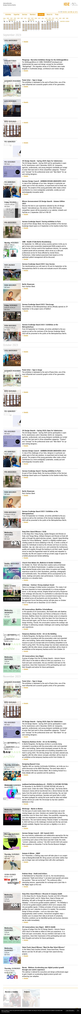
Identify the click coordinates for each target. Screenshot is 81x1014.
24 (19, 27)
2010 (60, 18)
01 (14, 23)
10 (19, 24)
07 (12, 24)
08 (14, 24)
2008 (67, 18)
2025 (11, 18)
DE (59, 11)
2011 (57, 18)
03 (19, 23)
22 (14, 27)
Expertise (16, 14)
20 (9, 27)
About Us (49, 14)
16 (17, 26)
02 (17, 23)
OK (78, 1010)
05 (7, 24)
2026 (8, 18)
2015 (46, 18)
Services (24, 14)
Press (56, 14)
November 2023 (50, 20)
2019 (32, 18)
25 (4, 28)
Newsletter (64, 11)
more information (70, 1010)
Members (33, 14)
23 (17, 27)
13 (9, 26)
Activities (8, 14)
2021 (25, 18)
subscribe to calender (64, 21)
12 (7, 26)
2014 (50, 18)
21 (12, 27)
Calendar (41, 14)
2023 (18, 18)
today (4, 18)
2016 (43, 18)
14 (12, 26)
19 (7, 27)
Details (26, 42)
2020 (29, 18)
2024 (15, 18)
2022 (22, 18)
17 (19, 26)
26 (7, 28)
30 (17, 28)
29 (14, 28)
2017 (39, 18)
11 (4, 26)
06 (9, 24)
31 (26, 30)
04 (4, 24)
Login (69, 11)
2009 (63, 18)
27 (9, 28)
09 (17, 24)
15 (14, 26)
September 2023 (12, 20)
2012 (53, 18)
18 (4, 27)
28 (12, 28)
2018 (36, 18)
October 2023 (31, 20)
